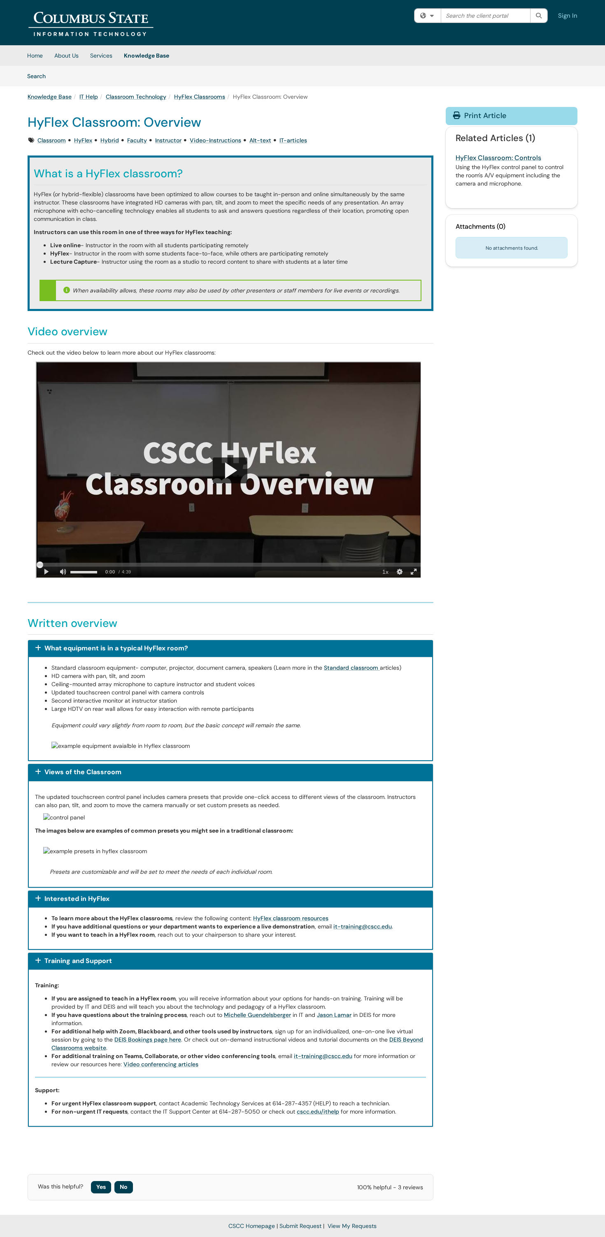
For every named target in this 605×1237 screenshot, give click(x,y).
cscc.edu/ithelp (318, 1111)
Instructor (168, 140)
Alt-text (260, 140)
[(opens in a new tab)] (91, 24)
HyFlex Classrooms (199, 96)
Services (101, 55)
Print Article (484, 116)
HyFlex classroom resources (290, 918)
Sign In (567, 16)
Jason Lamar (334, 1015)
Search (39, 76)
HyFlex (83, 140)
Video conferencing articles (160, 1064)
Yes (101, 1187)
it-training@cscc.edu (362, 926)
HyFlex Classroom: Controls (498, 157)
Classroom (51, 140)
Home (35, 55)
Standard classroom (352, 667)
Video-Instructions (215, 140)
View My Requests (352, 1226)
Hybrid (109, 140)
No (124, 1187)
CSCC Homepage (251, 1226)
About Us (66, 55)
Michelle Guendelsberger (257, 1015)
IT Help (88, 96)
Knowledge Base (146, 55)
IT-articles (293, 140)
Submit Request (300, 1226)
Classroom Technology (136, 96)
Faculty (137, 140)
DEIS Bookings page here (147, 1039)
